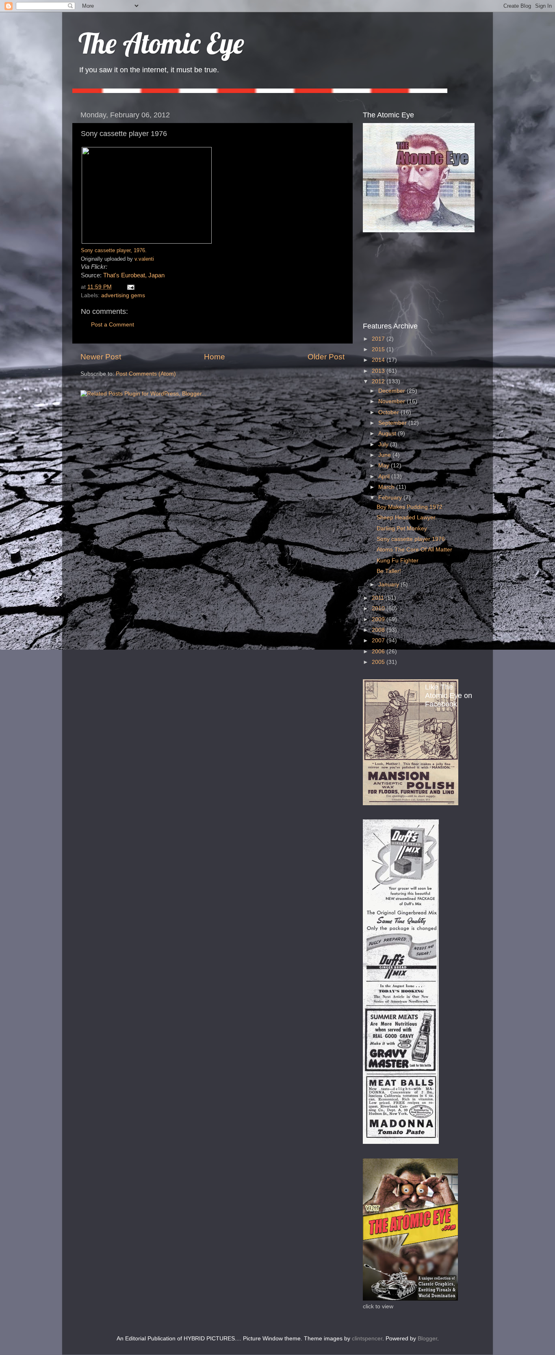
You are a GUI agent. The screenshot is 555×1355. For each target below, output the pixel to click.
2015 (379, 349)
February (390, 498)
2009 (379, 619)
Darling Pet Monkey (402, 528)
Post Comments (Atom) (146, 374)
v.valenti (144, 259)
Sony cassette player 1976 (411, 539)
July (384, 444)
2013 (379, 371)
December (392, 391)
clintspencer (367, 1339)
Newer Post (100, 356)
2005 (379, 662)
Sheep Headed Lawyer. (407, 517)
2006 (379, 651)
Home (214, 356)
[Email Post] (129, 287)
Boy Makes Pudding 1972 (409, 507)
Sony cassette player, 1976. (114, 250)
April (384, 476)
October (389, 412)
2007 (379, 641)
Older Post (326, 356)
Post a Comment (112, 325)
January (389, 584)
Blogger (427, 1339)
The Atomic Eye (161, 43)
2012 (379, 381)
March (387, 487)
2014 (379, 360)
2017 (379, 339)
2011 (379, 598)
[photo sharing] (146, 241)
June (385, 455)
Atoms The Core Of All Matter (414, 550)
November (392, 401)
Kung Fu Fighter (397, 561)
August (388, 433)
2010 (379, 608)
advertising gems (123, 295)
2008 (379, 630)
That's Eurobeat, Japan (134, 275)
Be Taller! (389, 571)
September (393, 423)
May (384, 465)
